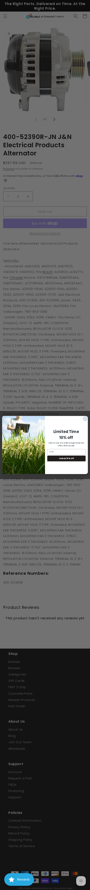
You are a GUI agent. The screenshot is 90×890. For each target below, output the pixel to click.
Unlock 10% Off (66, 458)
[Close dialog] (85, 419)
